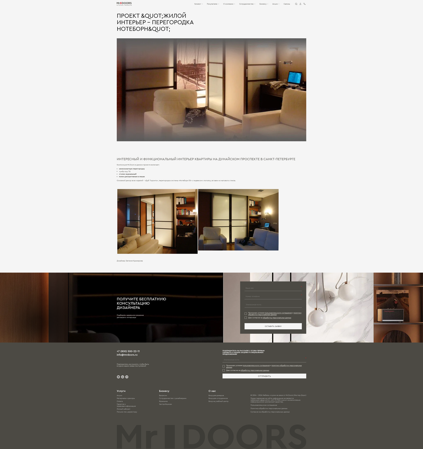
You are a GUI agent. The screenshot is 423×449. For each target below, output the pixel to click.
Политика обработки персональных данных (268, 408)
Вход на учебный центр (218, 401)
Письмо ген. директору (127, 412)
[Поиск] (296, 4)
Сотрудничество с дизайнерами (172, 398)
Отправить (264, 376)
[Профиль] (300, 4)
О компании (228, 4)
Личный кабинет (123, 409)
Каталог (197, 4)
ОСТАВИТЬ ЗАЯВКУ (273, 326)
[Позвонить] (304, 4)
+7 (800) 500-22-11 (128, 351)
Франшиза (163, 401)
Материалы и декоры (126, 398)
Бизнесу (263, 4)
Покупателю (212, 4)
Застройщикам (165, 404)
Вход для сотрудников (218, 398)
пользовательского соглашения (278, 313)
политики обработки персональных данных (274, 313)
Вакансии (163, 395)
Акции (275, 4)
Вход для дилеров (216, 395)
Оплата (120, 401)
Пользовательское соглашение (263, 405)
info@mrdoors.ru (127, 354)
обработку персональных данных (277, 318)
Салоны (287, 4)
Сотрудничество (246, 4)
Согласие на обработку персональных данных (270, 412)
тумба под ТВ (124, 171)
